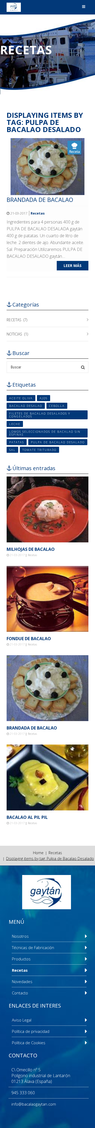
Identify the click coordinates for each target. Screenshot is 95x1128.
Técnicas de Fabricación (33, 947)
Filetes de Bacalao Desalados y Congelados (39, 414)
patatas (16, 442)
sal (12, 450)
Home (38, 852)
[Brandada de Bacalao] (47, 166)
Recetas (38, 213)
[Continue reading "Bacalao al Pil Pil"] (47, 777)
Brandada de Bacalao (40, 199)
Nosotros (20, 936)
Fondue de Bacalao (29, 638)
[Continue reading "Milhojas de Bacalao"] (47, 509)
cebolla (57, 406)
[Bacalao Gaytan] (14, 7)
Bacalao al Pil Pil (27, 817)
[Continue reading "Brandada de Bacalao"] (47, 688)
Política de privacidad (30, 1031)
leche (14, 424)
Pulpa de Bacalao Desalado (58, 442)
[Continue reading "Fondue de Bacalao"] (47, 599)
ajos (44, 398)
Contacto (20, 992)
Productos (21, 958)
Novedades (22, 981)
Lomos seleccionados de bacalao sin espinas (44, 433)
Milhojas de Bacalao (31, 549)
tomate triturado (39, 450)
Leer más (73, 265)
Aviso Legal (21, 1020)
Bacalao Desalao (25, 406)
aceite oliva (21, 398)
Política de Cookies (28, 1042)
